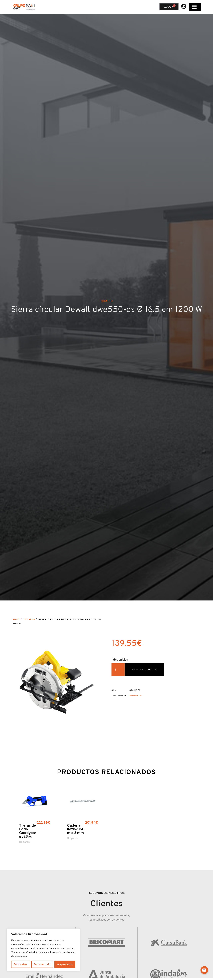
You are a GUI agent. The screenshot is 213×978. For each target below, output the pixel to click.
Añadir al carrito (144, 670)
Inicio (16, 619)
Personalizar (20, 964)
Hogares (106, 301)
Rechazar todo (42, 964)
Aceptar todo (65, 964)
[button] (195, 7)
